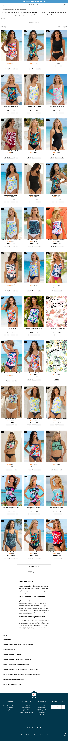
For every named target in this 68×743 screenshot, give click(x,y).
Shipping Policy (42, 707)
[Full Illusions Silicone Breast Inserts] (56, 312)
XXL (62, 157)
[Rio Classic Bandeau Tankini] (56, 490)
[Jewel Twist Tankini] (34, 134)
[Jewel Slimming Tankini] (34, 535)
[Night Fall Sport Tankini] (11, 535)
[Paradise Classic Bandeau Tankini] (34, 312)
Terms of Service (42, 711)
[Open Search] (63, 5)
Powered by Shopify (33, 735)
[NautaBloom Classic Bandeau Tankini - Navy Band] (11, 356)
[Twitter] (32, 728)
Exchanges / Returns (42, 706)
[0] (64, 5)
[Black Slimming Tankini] (34, 178)
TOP (65, 735)
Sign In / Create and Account (10, 706)
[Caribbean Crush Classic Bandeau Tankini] (11, 223)
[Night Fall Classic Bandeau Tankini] (34, 223)
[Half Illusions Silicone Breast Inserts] (56, 356)
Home (4, 9)
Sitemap (42, 714)
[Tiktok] (40, 728)
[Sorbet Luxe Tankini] (11, 312)
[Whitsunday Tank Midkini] (11, 402)
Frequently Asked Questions (26, 712)
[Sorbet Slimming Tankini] (11, 45)
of (66, 26)
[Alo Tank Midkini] (56, 446)
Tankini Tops (26, 709)
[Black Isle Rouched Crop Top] (56, 45)
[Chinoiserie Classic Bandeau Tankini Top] (56, 535)
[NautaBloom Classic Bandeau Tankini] (56, 223)
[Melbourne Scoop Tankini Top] (34, 490)
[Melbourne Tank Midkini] (11, 446)
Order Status (10, 707)
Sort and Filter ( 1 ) (34, 22)
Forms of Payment (41, 709)
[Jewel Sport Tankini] (56, 178)
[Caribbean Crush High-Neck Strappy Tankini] (56, 402)
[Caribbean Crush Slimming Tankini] (34, 402)
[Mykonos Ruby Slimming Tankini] (11, 134)
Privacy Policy (42, 712)
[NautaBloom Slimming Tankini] (11, 267)
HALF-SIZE (57, 379)
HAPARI (44, 610)
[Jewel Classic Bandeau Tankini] (11, 89)
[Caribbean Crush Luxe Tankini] (34, 89)
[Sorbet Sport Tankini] (34, 356)
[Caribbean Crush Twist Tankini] (11, 178)
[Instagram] (29, 728)
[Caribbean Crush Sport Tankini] (34, 267)
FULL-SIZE (57, 335)
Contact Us (26, 711)
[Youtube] (37, 728)
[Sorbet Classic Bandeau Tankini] (34, 446)
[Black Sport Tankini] (56, 134)
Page (59, 26)
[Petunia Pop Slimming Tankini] (56, 89)
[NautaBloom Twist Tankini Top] (56, 267)
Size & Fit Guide (26, 707)
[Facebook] (27, 728)
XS (5, 68)
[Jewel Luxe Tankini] (34, 45)
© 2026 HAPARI (23, 735)
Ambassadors (10, 711)
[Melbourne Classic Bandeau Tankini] (11, 490)
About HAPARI (26, 706)
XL (37, 290)
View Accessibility (44, 735)
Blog (10, 709)
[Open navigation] (12, 5)
